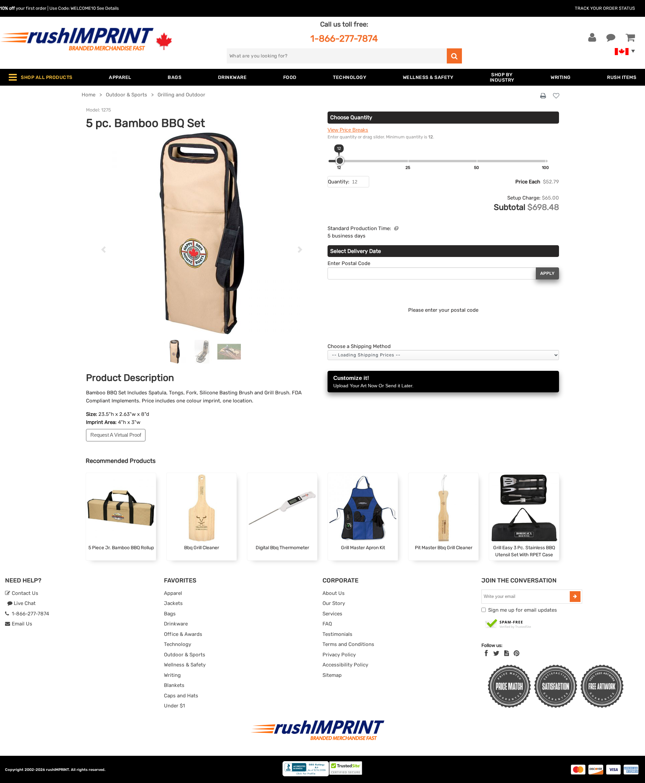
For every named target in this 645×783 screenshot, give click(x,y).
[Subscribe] (575, 596)
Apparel (173, 593)
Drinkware (176, 624)
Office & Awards (183, 634)
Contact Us (24, 593)
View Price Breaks (348, 130)
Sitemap (332, 675)
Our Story (333, 603)
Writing (172, 675)
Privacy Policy (339, 655)
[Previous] (103, 250)
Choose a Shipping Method (359, 346)
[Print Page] (543, 96)
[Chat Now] (610, 37)
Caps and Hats (181, 696)
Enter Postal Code (349, 263)
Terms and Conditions (348, 644)
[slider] (340, 161)
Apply (547, 273)
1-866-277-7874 (344, 38)
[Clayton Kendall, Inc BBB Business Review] (306, 775)
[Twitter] (496, 653)
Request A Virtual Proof (115, 435)
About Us (333, 593)
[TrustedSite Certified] (508, 624)
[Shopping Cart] (630, 37)
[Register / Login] (592, 37)
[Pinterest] (516, 653)
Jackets (173, 603)
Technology (177, 644)
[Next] (300, 250)
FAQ (327, 624)
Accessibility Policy (345, 665)
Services (332, 614)
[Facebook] (486, 653)
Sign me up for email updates (522, 610)
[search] (454, 55)
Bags (170, 614)
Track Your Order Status (605, 8)
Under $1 (174, 706)
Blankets (174, 685)
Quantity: (338, 182)
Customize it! (373, 381)
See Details (108, 8)
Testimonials (337, 634)
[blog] (506, 653)
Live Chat (24, 603)
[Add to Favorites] (556, 96)
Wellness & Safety (185, 665)
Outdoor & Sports (184, 655)
